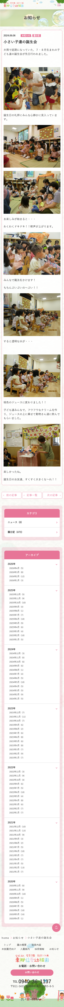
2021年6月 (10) (17, 851)
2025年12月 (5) (17, 594)
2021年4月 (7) (16, 859)
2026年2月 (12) (17, 576)
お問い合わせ (32, 972)
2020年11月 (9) (17, 890)
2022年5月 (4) (16, 796)
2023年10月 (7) (17, 721)
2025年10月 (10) (17, 603)
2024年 (11, 649)
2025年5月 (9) (16, 623)
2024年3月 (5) (16, 690)
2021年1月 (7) (16, 872)
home (6, 938)
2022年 (11, 767)
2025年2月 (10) (17, 635)
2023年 (11, 708)
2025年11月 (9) (17, 598)
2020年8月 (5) (16, 902)
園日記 (36, 36)
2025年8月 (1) (16, 611)
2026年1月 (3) (16, 580)
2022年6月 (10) (17, 792)
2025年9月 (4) (16, 607)
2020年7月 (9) (16, 906)
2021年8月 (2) (16, 843)
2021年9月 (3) (16, 839)
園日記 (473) (15, 532)
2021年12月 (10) (17, 827)
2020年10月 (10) (17, 894)
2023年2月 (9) (16, 754)
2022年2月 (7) (16, 809)
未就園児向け (9, 949)
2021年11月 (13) (17, 831)
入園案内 (25, 949)
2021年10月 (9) (17, 835)
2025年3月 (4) (16, 631)
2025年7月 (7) (16, 615)
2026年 (11, 564)
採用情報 (39, 949)
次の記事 (52, 495)
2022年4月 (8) (16, 800)
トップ (7, 945)
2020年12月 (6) (17, 886)
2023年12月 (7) (17, 712)
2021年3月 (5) (16, 864)
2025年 (11, 590)
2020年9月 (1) (16, 898)
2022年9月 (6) (16, 784)
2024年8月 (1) (16, 670)
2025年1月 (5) (16, 640)
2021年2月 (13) (17, 868)
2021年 (11, 822)
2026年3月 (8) (16, 572)
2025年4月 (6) (16, 627)
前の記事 (11, 495)
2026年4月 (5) (16, 568)
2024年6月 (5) (16, 678)
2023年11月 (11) (17, 717)
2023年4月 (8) (16, 745)
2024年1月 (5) (16, 699)
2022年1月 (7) (16, 813)
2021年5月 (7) (16, 855)
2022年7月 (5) (16, 788)
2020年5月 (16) (17, 914)
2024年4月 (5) (16, 686)
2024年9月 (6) (16, 666)
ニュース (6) (15, 522)
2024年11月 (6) (17, 658)
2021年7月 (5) (16, 847)
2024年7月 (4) (16, 674)
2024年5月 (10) (17, 682)
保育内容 (36, 945)
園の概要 (21, 945)
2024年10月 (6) (17, 662)
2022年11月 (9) (17, 776)
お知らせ (26, 36)
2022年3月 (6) (16, 804)
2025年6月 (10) (17, 619)
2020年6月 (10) (17, 910)
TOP (56, 928)
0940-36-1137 (34, 981)
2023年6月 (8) (16, 737)
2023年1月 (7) (16, 758)
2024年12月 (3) (17, 653)
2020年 (11, 881)
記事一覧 (32, 495)
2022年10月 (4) (17, 780)
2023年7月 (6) (16, 733)
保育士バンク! (32, 992)
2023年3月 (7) (16, 749)
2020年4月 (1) (16, 918)
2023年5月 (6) (16, 741)
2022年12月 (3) (17, 772)
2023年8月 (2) (16, 729)
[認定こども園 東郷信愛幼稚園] (13, 4)
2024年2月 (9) (16, 694)
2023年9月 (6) (16, 725)
